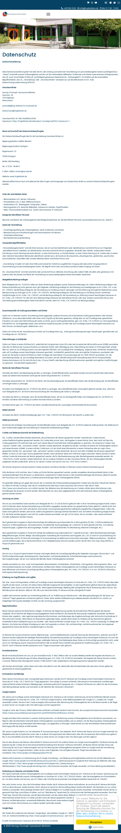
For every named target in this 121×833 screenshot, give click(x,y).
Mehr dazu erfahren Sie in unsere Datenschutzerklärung (94, 814)
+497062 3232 (69, 8)
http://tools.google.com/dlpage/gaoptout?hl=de (32, 753)
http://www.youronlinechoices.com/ (17, 488)
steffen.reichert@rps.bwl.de (20, 171)
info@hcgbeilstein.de (89, 8)
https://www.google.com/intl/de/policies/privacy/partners (33, 761)
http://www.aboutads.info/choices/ (69, 486)
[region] (60, 34)
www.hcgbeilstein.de (18, 176)
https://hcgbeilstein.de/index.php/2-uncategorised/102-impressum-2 (41, 121)
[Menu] (48, 14)
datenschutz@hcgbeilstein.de (14, 111)
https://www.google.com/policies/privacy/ (46, 816)
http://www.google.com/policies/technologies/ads (38, 763)
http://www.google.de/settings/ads (31, 766)
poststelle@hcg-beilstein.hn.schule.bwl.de (19, 106)
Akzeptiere (96, 822)
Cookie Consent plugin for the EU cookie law (96, 827)
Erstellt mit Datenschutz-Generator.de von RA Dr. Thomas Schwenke (30, 821)
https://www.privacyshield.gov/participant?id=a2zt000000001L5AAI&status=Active (38, 713)
